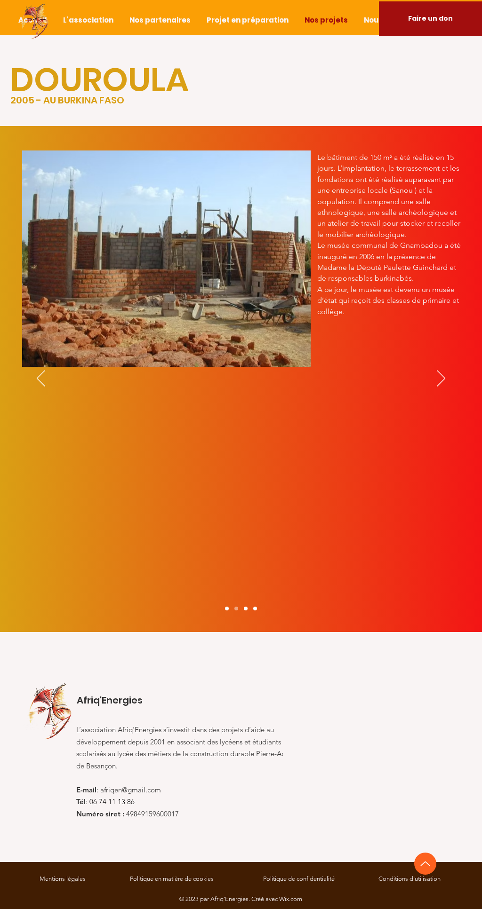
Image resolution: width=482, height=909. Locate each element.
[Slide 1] (227, 608)
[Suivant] (441, 379)
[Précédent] (41, 379)
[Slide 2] (236, 608)
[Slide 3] (246, 608)
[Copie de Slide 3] (255, 608)
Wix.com (290, 898)
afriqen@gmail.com (130, 789)
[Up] (425, 864)
